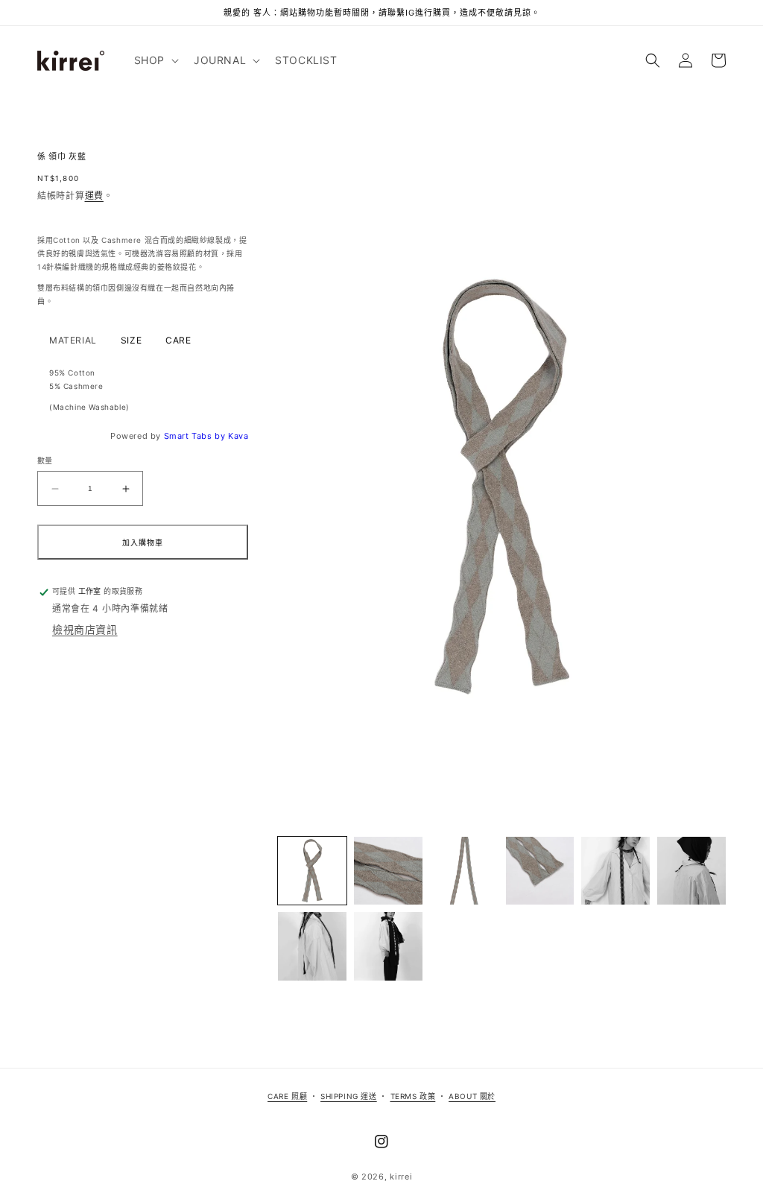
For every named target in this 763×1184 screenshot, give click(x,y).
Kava (238, 436)
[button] (155, 60)
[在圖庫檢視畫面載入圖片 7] (312, 946)
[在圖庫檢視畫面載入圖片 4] (540, 871)
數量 (45, 460)
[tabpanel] (142, 389)
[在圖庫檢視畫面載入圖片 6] (691, 871)
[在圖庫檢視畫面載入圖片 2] (388, 871)
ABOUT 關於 (472, 1096)
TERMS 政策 (413, 1096)
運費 (94, 195)
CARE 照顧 (287, 1096)
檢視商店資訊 (85, 629)
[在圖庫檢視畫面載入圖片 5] (615, 871)
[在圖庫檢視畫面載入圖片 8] (388, 946)
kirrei (401, 1176)
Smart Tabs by (196, 436)
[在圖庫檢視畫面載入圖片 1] (312, 871)
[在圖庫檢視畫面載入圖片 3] (464, 871)
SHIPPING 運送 (348, 1096)
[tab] (73, 340)
